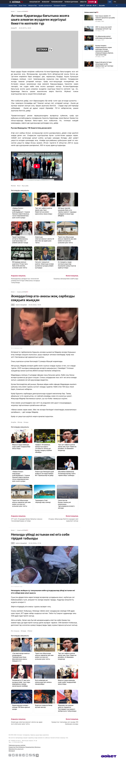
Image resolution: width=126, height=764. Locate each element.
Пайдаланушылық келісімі (17, 745)
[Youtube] (27, 755)
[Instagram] (17, 755)
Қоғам (14, 185)
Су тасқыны (15, 631)
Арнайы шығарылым (45, 5)
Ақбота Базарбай (21, 305)
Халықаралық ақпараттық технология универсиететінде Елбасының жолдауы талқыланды (25, 280)
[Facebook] (9, 755)
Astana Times (13, 5)
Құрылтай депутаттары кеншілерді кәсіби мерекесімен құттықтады (104, 64)
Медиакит (12, 751)
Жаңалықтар (34, 2)
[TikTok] (30, 755)
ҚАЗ (110, 1)
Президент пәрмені (60, 5)
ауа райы (26, 185)
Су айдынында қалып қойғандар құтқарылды (103, 37)
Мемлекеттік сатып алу (16, 749)
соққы (26, 422)
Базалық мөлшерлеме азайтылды (66, 279)
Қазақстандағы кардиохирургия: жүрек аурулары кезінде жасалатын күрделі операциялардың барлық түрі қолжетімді (104, 50)
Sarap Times (22, 5)
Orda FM (83, 2)
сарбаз (14, 422)
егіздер (24, 631)
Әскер (20, 422)
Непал (30, 631)
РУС (115, 1)
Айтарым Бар (32, 5)
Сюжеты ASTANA (22, 11)
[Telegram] (24, 755)
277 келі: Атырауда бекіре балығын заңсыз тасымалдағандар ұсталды (26, 520)
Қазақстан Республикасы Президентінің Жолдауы (24, 747)
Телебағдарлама (71, 2)
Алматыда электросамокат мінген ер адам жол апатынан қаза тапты (26, 723)
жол (19, 185)
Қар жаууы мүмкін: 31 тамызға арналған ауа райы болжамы (105, 17)
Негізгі (13, 11)
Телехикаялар (57, 2)
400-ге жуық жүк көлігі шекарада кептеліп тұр (103, 28)
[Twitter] (13, 755)
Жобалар (45, 2)
